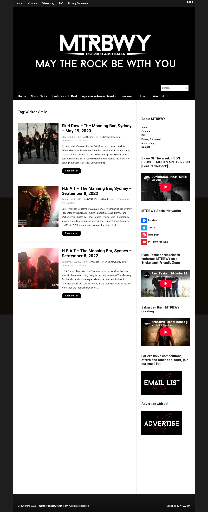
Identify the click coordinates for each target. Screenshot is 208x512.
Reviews (127, 96)
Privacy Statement (78, 3)
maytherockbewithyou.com (53, 506)
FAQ (61, 3)
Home (22, 96)
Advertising (48, 3)
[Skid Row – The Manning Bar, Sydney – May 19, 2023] (38, 143)
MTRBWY (92, 199)
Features (58, 96)
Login (190, 1)
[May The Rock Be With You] (105, 44)
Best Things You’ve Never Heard (92, 96)
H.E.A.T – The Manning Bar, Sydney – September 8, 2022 (97, 191)
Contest (145, 147)
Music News (39, 96)
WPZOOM (185, 506)
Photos (111, 199)
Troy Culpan (87, 137)
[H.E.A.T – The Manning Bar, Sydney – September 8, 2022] (38, 206)
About (20, 3)
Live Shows (104, 137)
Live (142, 96)
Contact (32, 3)
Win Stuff (159, 96)
